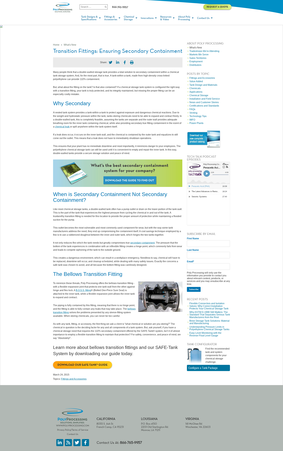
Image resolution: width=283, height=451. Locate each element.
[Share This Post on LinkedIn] (117, 62)
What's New (70, 45)
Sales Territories (197, 58)
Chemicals (195, 88)
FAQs (192, 109)
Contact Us (72, 434)
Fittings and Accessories (74, 379)
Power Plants (196, 123)
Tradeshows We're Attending (204, 51)
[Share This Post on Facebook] (124, 62)
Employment (196, 61)
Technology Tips (198, 116)
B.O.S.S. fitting (83, 290)
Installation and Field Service (204, 99)
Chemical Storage (198, 95)
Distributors (195, 65)
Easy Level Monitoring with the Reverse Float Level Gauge (205, 334)
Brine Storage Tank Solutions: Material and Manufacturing (209, 322)
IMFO (192, 119)
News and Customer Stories (204, 102)
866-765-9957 (131, 442)
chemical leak (62, 126)
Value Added (196, 81)
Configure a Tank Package (203, 368)
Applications (195, 92)
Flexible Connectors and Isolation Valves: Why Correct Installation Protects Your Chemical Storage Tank (208, 306)
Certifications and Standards (204, 105)
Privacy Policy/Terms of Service (72, 429)
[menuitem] (91, 18)
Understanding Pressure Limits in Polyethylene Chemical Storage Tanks (209, 328)
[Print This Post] (131, 62)
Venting (193, 113)
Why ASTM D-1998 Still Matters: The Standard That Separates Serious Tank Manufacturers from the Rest (209, 315)
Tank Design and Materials (203, 85)
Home (56, 45)
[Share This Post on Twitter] (110, 62)
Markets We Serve (199, 54)
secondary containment (142, 243)
